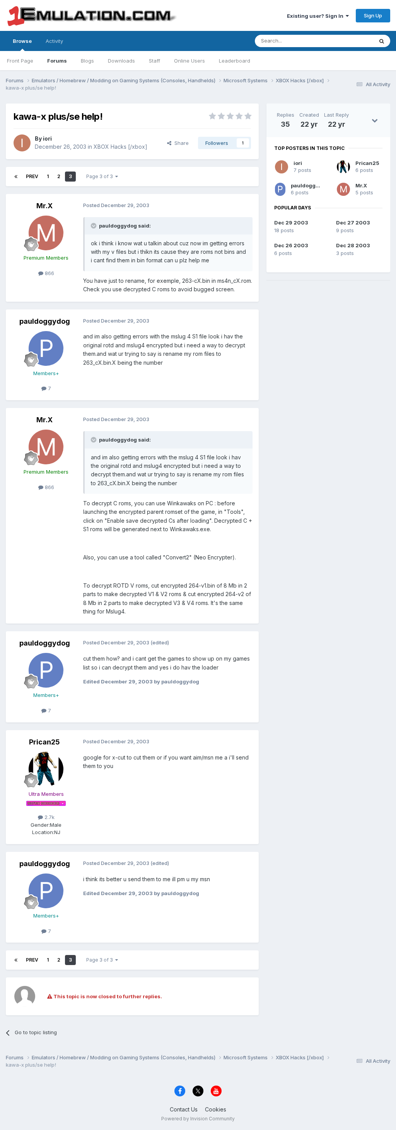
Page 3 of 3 (100, 176)
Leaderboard (234, 61)
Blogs (87, 61)
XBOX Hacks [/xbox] (120, 146)
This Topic (350, 41)
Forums (57, 61)
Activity (54, 41)
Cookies (215, 1109)
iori (47, 138)
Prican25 (44, 742)
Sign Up (373, 15)
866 (48, 273)
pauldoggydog (44, 321)
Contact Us (184, 1109)
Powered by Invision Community (198, 1119)
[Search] (381, 41)
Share (180, 143)
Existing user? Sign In (316, 16)
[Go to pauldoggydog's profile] (46, 348)
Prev (32, 176)
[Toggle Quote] (94, 226)
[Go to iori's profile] (22, 142)
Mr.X (44, 206)
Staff (154, 61)
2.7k (49, 817)
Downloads (121, 61)
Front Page (20, 61)
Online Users (189, 61)
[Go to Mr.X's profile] (46, 233)
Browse (22, 41)
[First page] (15, 177)
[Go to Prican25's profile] (46, 769)
